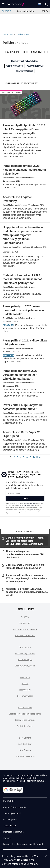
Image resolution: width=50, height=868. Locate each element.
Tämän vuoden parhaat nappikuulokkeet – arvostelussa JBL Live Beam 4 (25, 554)
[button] (3, 4)
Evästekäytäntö (10, 819)
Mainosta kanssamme (13, 831)
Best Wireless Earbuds (25, 720)
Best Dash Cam (25, 744)
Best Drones (25, 750)
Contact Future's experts (14, 807)
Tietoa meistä (9, 825)
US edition (23, 860)
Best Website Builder (25, 635)
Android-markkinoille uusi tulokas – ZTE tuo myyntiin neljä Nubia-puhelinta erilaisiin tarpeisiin (26, 578)
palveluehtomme (29, 503)
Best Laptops (25, 647)
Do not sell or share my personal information (24, 844)
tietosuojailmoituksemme (25, 505)
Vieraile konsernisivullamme (30, 780)
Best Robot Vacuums (25, 756)
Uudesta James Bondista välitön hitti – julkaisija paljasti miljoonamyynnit (26, 566)
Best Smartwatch (25, 696)
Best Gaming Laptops (25, 653)
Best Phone (25, 677)
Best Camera (25, 737)
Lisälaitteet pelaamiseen (11, 92)
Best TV (25, 683)
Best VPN (25, 617)
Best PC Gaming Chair (25, 665)
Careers (7, 838)
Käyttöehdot (9, 801)
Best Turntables (25, 707)
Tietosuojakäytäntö (12, 813)
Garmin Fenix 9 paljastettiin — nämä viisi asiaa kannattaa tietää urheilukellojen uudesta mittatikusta (24, 540)
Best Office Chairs (25, 726)
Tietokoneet (8, 34)
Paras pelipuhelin (25, 11)
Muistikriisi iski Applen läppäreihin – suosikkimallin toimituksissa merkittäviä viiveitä (27, 592)
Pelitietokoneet (23, 34)
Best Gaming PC (25, 659)
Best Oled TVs (25, 689)
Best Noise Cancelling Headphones (25, 713)
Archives (37, 457)
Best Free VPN (25, 623)
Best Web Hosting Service (25, 629)
